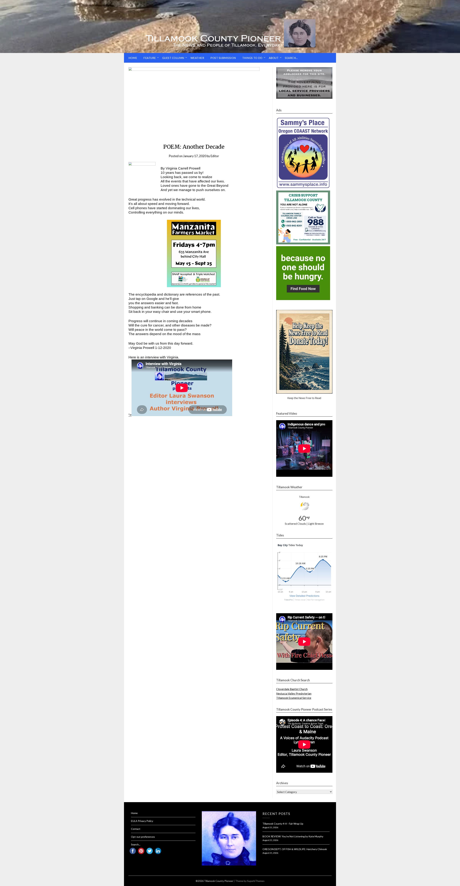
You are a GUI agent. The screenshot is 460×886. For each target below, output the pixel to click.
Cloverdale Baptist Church (292, 689)
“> (130, 415)
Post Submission (223, 57)
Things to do (252, 57)
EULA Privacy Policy (142, 820)
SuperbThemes (255, 880)
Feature (149, 57)
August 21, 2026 (270, 827)
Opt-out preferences (143, 836)
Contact (135, 828)
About (274, 57)
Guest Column (173, 57)
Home (132, 57)
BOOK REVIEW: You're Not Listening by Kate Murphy (293, 836)
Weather (197, 57)
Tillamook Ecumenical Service (293, 697)
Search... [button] (291, 57)
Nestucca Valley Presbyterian (293, 693)
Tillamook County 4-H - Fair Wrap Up (283, 823)
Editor (215, 156)
